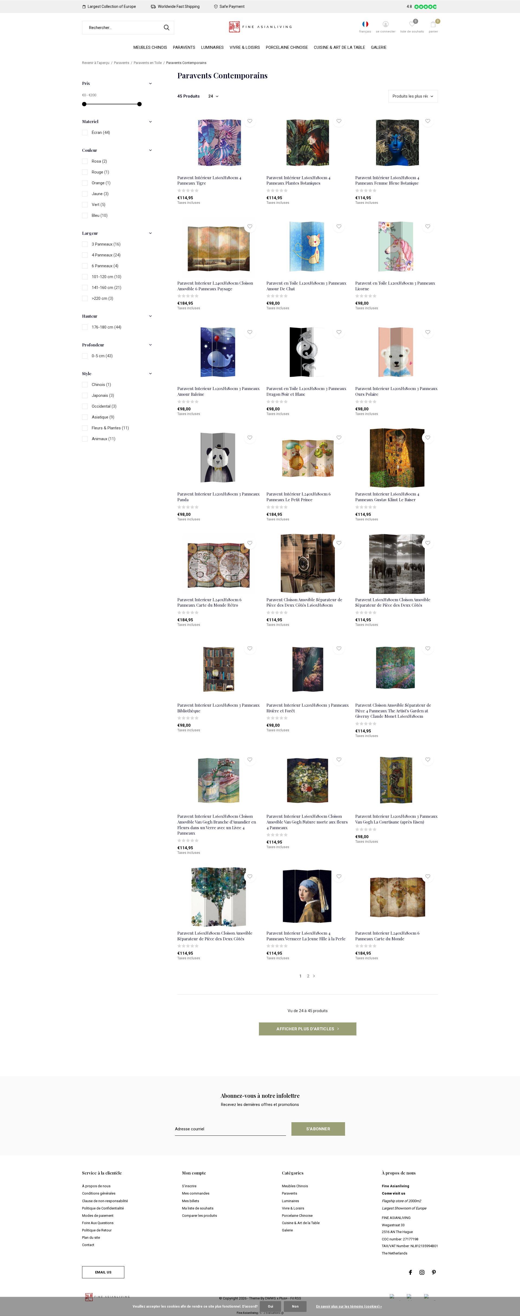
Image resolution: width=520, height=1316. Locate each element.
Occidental (104, 406)
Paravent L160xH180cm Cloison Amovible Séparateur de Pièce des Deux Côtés (392, 602)
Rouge (100, 172)
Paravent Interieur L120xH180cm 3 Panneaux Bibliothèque (218, 707)
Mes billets (190, 1201)
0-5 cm (102, 355)
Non (295, 1306)
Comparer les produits (199, 1216)
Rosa (99, 161)
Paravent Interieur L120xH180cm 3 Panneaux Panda (218, 496)
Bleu (100, 215)
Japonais (103, 395)
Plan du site (91, 1237)
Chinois (101, 384)
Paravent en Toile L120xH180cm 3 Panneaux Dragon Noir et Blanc (306, 391)
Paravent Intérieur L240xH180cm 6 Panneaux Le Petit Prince (298, 496)
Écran (101, 132)
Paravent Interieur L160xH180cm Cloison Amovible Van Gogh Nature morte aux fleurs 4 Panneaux (307, 821)
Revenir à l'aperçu (95, 63)
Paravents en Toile (148, 63)
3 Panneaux (106, 244)
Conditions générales (98, 1193)
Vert (98, 204)
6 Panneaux (105, 265)
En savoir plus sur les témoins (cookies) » (349, 1306)
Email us (103, 1272)
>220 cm (102, 298)
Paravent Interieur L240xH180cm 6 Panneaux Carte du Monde (387, 935)
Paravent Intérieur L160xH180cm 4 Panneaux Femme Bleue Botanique (387, 180)
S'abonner (318, 1129)
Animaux (103, 438)
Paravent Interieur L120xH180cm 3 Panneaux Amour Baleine (218, 391)
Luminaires (212, 47)
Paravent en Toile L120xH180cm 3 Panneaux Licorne (395, 285)
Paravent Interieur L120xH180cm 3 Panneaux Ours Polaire (396, 391)
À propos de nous (96, 1186)
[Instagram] (422, 1272)
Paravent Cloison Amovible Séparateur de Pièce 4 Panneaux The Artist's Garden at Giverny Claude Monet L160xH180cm (393, 710)
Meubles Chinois (150, 47)
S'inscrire (189, 1186)
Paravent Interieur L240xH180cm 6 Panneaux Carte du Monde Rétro (209, 602)
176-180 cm (106, 327)
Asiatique (103, 417)
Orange (101, 183)
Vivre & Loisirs (245, 47)
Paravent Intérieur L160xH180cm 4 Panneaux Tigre (209, 180)
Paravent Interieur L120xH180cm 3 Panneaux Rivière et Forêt (307, 707)
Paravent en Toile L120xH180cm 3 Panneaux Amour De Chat (306, 285)
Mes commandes (195, 1193)
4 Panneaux (106, 255)
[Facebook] (410, 1272)
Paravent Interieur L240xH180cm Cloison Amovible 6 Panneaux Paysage (215, 285)
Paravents (184, 47)
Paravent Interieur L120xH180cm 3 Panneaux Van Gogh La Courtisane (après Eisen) (396, 819)
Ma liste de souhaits (197, 1208)
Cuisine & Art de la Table (339, 47)
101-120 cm (106, 276)
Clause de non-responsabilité (105, 1201)
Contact (88, 1245)
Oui (270, 1306)
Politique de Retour (97, 1230)
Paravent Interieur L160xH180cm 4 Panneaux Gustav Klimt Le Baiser (387, 496)
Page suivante (314, 976)
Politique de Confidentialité (103, 1208)
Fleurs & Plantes (110, 428)
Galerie (378, 47)
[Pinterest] (434, 1272)
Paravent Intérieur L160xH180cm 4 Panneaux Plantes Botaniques (298, 180)
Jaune (100, 193)
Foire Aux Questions (97, 1223)
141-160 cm (106, 287)
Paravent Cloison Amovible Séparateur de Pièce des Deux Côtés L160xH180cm (304, 602)
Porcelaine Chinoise (287, 47)
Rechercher (166, 27)
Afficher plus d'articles (306, 1029)
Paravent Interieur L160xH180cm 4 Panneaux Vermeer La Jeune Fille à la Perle (306, 935)
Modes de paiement (97, 1216)
